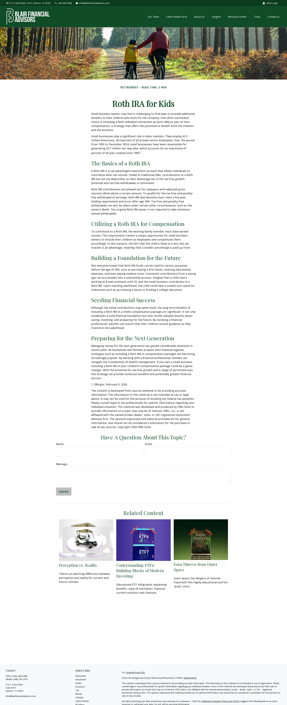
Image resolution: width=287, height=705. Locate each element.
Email (148, 444)
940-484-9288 (65, 3)
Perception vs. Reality (78, 565)
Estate (78, 683)
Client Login (272, 3)
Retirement (80, 676)
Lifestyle (79, 697)
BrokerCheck (190, 677)
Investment (80, 679)
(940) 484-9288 (20, 676)
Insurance (80, 686)
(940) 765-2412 (20, 679)
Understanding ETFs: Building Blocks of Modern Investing (140, 570)
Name (60, 444)
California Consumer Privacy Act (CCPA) (220, 701)
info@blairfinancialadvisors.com (94, 3)
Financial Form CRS (135, 672)
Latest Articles (82, 701)
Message (61, 464)
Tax (77, 690)
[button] (153, 16)
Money (78, 693)
